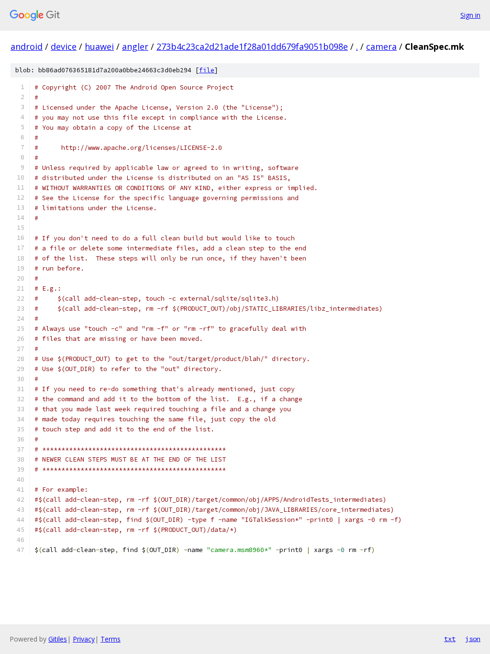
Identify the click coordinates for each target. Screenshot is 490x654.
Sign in (470, 15)
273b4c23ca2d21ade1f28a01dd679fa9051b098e (252, 46)
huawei (99, 46)
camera (381, 46)
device (64, 46)
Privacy (84, 638)
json (472, 638)
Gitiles (57, 638)
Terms (110, 638)
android (27, 46)
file (206, 70)
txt (450, 638)
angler (135, 46)
